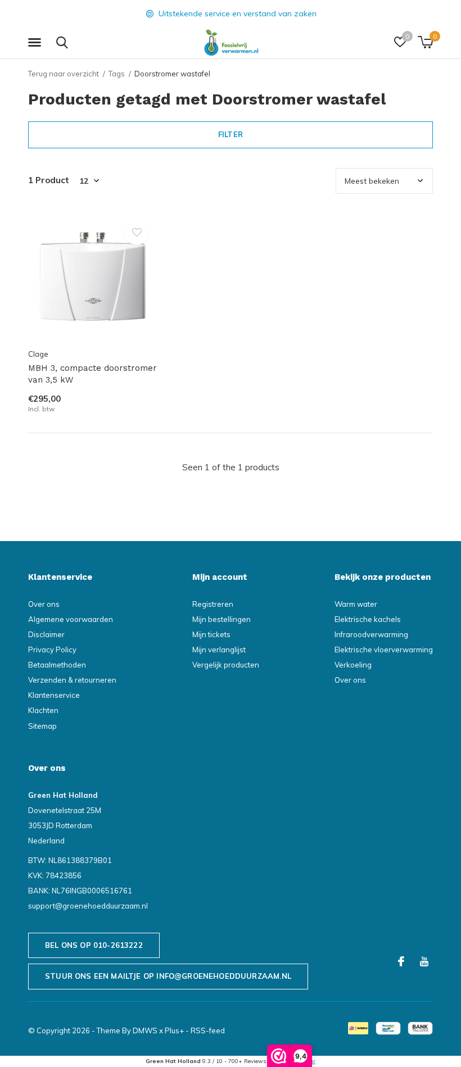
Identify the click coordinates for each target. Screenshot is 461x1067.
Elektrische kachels (368, 619)
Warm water (356, 604)
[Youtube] (424, 961)
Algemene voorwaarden (70, 619)
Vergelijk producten (225, 664)
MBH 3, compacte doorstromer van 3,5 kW (92, 374)
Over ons (44, 604)
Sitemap (42, 725)
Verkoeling (353, 664)
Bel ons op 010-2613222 (94, 945)
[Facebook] (401, 961)
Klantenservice (54, 695)
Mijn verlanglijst (219, 649)
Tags (117, 73)
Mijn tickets (211, 634)
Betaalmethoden (57, 664)
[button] (36, 42)
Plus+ (174, 1030)
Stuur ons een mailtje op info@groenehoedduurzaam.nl (168, 975)
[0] (425, 42)
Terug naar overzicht (63, 73)
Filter (230, 134)
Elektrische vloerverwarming (384, 649)
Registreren (212, 604)
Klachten (43, 710)
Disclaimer (46, 634)
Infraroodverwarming (371, 634)
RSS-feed (208, 1030)
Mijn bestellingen (221, 619)
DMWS (145, 1030)
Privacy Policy (52, 649)
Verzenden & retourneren (72, 679)
